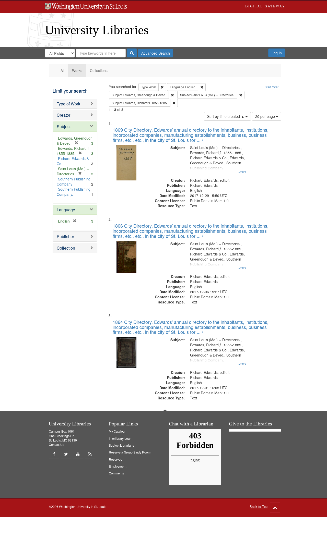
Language (66, 210)
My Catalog (117, 431)
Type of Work (68, 104)
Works (77, 70)
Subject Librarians (121, 445)
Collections (99, 70)
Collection (66, 248)
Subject (64, 126)
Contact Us (56, 444)
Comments (116, 473)
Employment (117, 466)
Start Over (271, 87)
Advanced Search (155, 53)
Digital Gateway (265, 6)
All (62, 70)
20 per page (265, 116)
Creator (63, 115)
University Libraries (96, 30)
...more (242, 171)
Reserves (115, 459)
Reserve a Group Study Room (129, 452)
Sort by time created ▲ (226, 116)
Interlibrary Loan (120, 438)
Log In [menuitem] (277, 52)
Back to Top (258, 506)
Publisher (65, 236)
